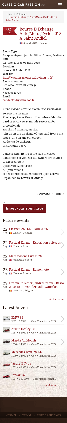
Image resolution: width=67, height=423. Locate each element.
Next (58, 193)
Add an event (56, 299)
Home (9, 14)
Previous (44, 193)
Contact (11, 415)
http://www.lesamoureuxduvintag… (26, 77)
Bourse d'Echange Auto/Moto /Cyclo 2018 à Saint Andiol (40, 34)
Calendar (21, 14)
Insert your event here (24, 208)
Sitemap (26, 415)
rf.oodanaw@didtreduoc (18, 100)
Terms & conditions (49, 415)
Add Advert (51, 385)
